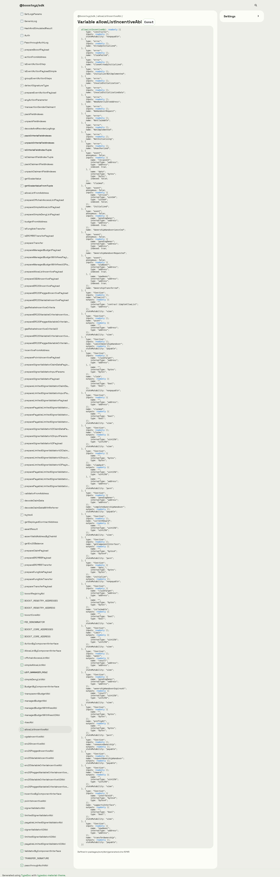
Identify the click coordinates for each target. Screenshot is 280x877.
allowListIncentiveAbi (109, 16)
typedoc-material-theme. (51, 875)
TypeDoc (26, 875)
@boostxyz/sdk (32, 5)
